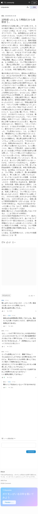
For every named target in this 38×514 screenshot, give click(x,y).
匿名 (3, 16)
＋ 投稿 (33, 7)
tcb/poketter (5, 7)
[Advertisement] (19, 266)
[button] (29, 2)
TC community (7, 2)
